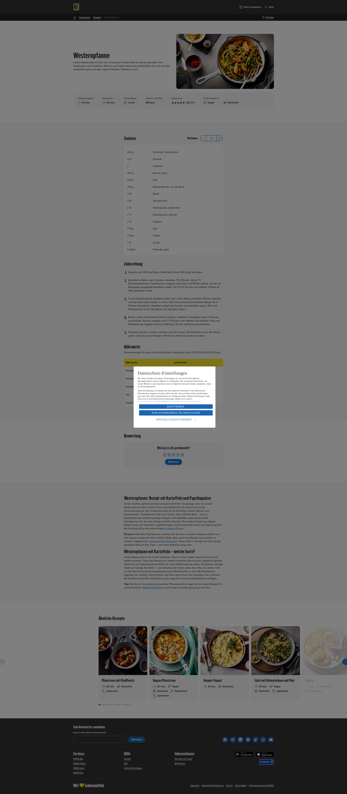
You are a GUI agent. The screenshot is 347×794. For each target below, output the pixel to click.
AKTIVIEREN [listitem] (175, 406)
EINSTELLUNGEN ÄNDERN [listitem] (174, 419)
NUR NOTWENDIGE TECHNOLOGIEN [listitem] (176, 412)
